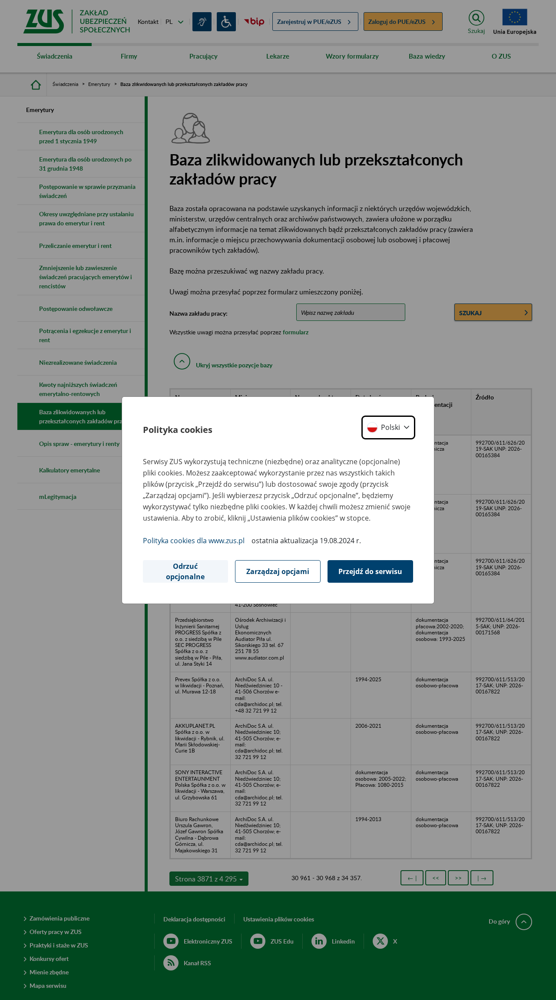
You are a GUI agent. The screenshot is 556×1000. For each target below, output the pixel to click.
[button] (388, 427)
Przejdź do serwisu (370, 571)
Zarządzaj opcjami (277, 571)
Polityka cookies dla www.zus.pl (194, 540)
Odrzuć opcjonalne (185, 571)
